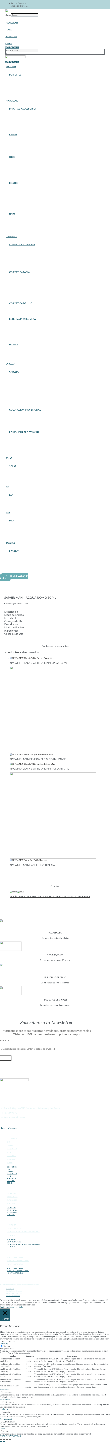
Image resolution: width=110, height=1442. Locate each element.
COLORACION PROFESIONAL (21, 386)
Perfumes (15, 75)
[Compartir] (7, 1439)
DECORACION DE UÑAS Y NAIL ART (24, 221)
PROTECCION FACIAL (18, 480)
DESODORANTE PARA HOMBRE (22, 534)
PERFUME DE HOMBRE (19, 92)
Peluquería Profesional (24, 432)
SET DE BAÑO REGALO (19, 569)
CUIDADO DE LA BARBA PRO (21, 533)
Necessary (7, 1346)
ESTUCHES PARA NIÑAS (19, 121)
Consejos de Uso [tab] (13, 621)
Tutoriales (12, 1200)
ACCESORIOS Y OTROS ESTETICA (23, 324)
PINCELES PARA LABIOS (19, 126)
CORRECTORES (16, 199)
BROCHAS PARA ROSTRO (20, 117)
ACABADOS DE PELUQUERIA (21, 437)
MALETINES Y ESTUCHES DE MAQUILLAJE (27, 560)
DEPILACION (14, 253)
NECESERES (14, 562)
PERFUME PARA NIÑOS (19, 95)
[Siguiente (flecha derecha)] (4, 1441)
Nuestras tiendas (15, 1264)
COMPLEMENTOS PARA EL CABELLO (25, 387)
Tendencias (12, 1197)
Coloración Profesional (25, 410)
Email (2, 1040)
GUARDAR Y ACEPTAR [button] (10, 1436)
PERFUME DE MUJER (18, 94)
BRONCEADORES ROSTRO (20, 192)
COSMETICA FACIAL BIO (19, 504)
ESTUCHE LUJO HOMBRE (20, 82)
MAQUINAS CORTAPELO (19, 444)
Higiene (13, 345)
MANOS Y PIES (15, 262)
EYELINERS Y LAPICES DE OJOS (23, 162)
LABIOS (13, 135)
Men (11, 521)
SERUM (12, 398)
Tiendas (9, 30)
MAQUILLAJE (12, 1149)
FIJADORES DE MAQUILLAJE (21, 200)
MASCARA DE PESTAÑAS (19, 164)
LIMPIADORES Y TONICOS (20, 289)
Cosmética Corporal (22, 244)
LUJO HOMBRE (15, 89)
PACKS (12, 291)
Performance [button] (5, 1399)
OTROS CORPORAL (17, 264)
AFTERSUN (14, 471)
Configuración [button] (6, 1307)
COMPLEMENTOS (16, 195)
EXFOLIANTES (15, 284)
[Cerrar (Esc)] (10, 1439)
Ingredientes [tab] (11, 618)
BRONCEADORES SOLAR (19, 475)
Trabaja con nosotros (18, 1261)
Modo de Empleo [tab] (14, 615)
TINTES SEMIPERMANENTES (21, 422)
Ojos (12, 157)
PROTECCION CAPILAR (19, 477)
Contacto (11, 1235)
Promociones (11, 23)
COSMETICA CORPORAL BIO (21, 502)
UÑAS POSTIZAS (16, 231)
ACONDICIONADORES (18, 379)
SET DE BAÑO (15, 358)
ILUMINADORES (16, 202)
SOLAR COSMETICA (17, 293)
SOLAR (9, 1162)
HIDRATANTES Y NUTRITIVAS (22, 286)
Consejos (11, 1193)
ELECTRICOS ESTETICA (19, 331)
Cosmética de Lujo (20, 303)
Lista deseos (11, 37)
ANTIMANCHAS (16, 279)
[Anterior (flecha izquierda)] (1, 1441)
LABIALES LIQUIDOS (18, 145)
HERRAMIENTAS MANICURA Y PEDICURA (27, 226)
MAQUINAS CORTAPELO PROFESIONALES (27, 536)
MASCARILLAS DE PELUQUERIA (23, 446)
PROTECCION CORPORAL (20, 478)
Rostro (13, 183)
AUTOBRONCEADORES (19, 473)
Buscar (8, 15)
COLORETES (14, 193)
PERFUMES (11, 1156)
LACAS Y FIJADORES (18, 391)
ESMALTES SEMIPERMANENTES (23, 224)
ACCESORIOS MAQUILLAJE (21, 114)
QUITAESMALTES (16, 228)
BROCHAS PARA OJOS (18, 116)
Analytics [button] (4, 1409)
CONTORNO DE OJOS (18, 283)
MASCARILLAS (15, 393)
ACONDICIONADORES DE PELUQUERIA (26, 439)
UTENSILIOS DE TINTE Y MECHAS (23, 424)
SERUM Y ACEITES (17, 451)
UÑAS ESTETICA (16, 336)
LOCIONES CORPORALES (20, 260)
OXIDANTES (14, 418)
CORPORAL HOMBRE (18, 529)
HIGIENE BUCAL (16, 355)
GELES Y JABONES (17, 353)
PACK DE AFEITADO (17, 567)
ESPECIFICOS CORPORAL (20, 255)
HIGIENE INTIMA (16, 357)
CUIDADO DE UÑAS (17, 219)
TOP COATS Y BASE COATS (20, 230)
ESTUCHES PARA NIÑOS (19, 87)
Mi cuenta (11, 1225)
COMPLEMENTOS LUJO (19, 80)
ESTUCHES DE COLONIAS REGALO (24, 556)
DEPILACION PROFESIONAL (21, 327)
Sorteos (11, 1203)
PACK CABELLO (16, 563)
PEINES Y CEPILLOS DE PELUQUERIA (25, 448)
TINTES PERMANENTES (19, 420)
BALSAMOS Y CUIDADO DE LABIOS (24, 140)
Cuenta (8, 44)
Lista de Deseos (14, 1228)
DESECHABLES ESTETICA (20, 329)
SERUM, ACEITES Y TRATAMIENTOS (24, 399)
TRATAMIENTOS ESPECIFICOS (22, 295)
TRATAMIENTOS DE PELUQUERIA (23, 453)
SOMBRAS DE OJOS (17, 173)
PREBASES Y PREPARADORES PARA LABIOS (28, 148)
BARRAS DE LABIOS (17, 142)
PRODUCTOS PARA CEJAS (20, 171)
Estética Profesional (22, 319)
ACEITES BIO (14, 500)
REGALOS (11, 1159)
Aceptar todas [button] (17, 1307)
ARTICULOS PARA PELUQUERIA (23, 441)
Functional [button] (4, 1390)
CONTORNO (14, 197)
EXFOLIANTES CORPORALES (21, 257)
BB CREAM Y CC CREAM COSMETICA (25, 281)
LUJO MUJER (14, 90)
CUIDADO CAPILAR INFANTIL (22, 389)
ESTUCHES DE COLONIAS (20, 85)
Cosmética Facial (20, 272)
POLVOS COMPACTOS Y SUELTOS (23, 204)
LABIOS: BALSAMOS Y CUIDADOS (23, 288)
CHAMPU (13, 384)
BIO (11, 495)
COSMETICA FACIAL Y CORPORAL (24, 326)
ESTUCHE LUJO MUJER (19, 83)
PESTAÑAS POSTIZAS (18, 167)
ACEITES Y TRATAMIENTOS (21, 377)
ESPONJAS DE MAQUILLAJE (21, 119)
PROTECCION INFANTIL (19, 482)
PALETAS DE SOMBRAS (19, 166)
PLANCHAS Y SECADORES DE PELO (24, 450)
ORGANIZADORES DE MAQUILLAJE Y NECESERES (30, 124)
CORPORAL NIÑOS (17, 252)
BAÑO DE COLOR (16, 415)
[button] (44, 67)
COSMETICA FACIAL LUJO (20, 310)
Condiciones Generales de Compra (23, 1232)
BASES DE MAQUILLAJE (19, 188)
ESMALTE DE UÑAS (17, 223)
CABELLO (10, 1145)
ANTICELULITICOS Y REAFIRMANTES (25, 250)
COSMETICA (12, 1138)
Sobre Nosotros (15, 1257)
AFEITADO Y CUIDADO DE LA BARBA (25, 526)
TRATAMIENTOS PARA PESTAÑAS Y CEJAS (27, 174)
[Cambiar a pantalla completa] (4, 1439)
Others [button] (2, 1429)
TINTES (12, 401)
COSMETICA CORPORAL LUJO (22, 309)
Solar (12, 466)
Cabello (14, 372)
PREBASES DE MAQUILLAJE (21, 205)
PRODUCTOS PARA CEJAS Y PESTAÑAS (25, 334)
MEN (9, 1152)
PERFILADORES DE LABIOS (21, 147)
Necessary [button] (4, 1343)
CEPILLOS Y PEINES (17, 382)
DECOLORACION (16, 417)
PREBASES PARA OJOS (18, 169)
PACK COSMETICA (17, 565)
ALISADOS (13, 380)
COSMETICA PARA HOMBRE (21, 531)
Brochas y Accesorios (23, 109)
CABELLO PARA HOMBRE (20, 528)
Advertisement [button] (6, 1419)
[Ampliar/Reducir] (1, 1439)
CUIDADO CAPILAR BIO (19, 506)
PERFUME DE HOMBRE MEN (21, 538)
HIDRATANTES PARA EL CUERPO (23, 258)
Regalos (14, 551)
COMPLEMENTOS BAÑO (19, 350)
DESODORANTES (16, 352)
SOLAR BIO (14, 507)
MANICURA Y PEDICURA (20, 333)
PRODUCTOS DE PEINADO (20, 396)
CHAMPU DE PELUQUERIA (20, 443)
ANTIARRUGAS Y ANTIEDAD (21, 277)
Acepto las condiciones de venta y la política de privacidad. (29, 1049)
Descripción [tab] (11, 612)
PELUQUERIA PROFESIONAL (21, 394)
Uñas (12, 214)
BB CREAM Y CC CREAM (19, 190)
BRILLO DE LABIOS (17, 143)
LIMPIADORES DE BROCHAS (21, 123)
